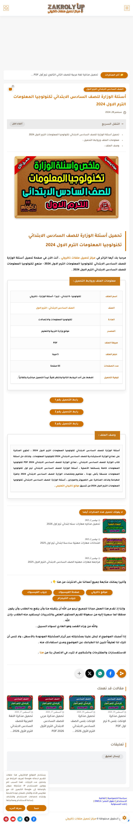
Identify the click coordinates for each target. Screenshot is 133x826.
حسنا (36, 808)
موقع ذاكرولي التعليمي (67, 486)
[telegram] (20, 819)
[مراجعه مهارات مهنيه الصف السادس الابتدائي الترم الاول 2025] (114, 564)
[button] (110, 673)
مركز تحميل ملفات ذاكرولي (78, 258)
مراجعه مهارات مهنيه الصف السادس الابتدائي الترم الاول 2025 (64, 562)
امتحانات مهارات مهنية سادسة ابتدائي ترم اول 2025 (70, 543)
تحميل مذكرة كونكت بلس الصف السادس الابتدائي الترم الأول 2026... (83, 724)
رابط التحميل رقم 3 (66, 424)
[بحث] (6, 8)
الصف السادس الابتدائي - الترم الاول (55, 308)
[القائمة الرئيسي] (127, 8)
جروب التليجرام (67, 598)
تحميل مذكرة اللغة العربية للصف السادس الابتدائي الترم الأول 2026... (21, 724)
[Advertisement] (66, 43)
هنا (42, 652)
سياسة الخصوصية (117, 798)
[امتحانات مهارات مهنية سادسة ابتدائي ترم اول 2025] (114, 545)
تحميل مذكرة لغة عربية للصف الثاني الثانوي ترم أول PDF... (64, 75)
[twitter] (26, 819)
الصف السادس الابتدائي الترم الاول (104, 89)
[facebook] (33, 819)
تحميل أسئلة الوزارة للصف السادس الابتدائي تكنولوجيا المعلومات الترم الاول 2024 (74, 135)
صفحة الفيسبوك (69, 592)
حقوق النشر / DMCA (105, 801)
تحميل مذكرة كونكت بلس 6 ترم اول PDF (114, 721)
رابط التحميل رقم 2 (66, 412)
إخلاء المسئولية (119, 804)
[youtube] (13, 819)
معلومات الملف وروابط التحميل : (100, 140)
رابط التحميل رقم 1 (66, 400)
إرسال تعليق (112, 756)
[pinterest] (6, 819)
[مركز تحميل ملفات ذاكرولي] (66, 7)
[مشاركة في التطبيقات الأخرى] (79, 673)
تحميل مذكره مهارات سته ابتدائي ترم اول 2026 (73, 524)
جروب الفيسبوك (37, 592)
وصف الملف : (111, 146)
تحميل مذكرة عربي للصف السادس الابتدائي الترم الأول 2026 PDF (52, 724)
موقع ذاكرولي (99, 592)
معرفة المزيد (15, 808)
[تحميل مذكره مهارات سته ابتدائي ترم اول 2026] (114, 526)
